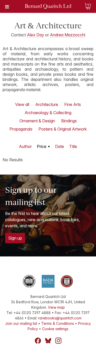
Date (59, 146)
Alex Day (35, 34)
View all (22, 104)
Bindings (69, 120)
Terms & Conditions (57, 323)
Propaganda (20, 129)
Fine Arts (72, 104)
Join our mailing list (21, 323)
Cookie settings (55, 329)
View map (56, 307)
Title (73, 146)
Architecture (46, 104)
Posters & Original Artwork (62, 129)
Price (41, 146)
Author (25, 146)
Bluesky (48, 341)
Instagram (58, 341)
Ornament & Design (37, 120)
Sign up (15, 238)
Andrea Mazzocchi (67, 34)
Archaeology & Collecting (48, 112)
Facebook (38, 341)
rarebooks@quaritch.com (59, 318)
